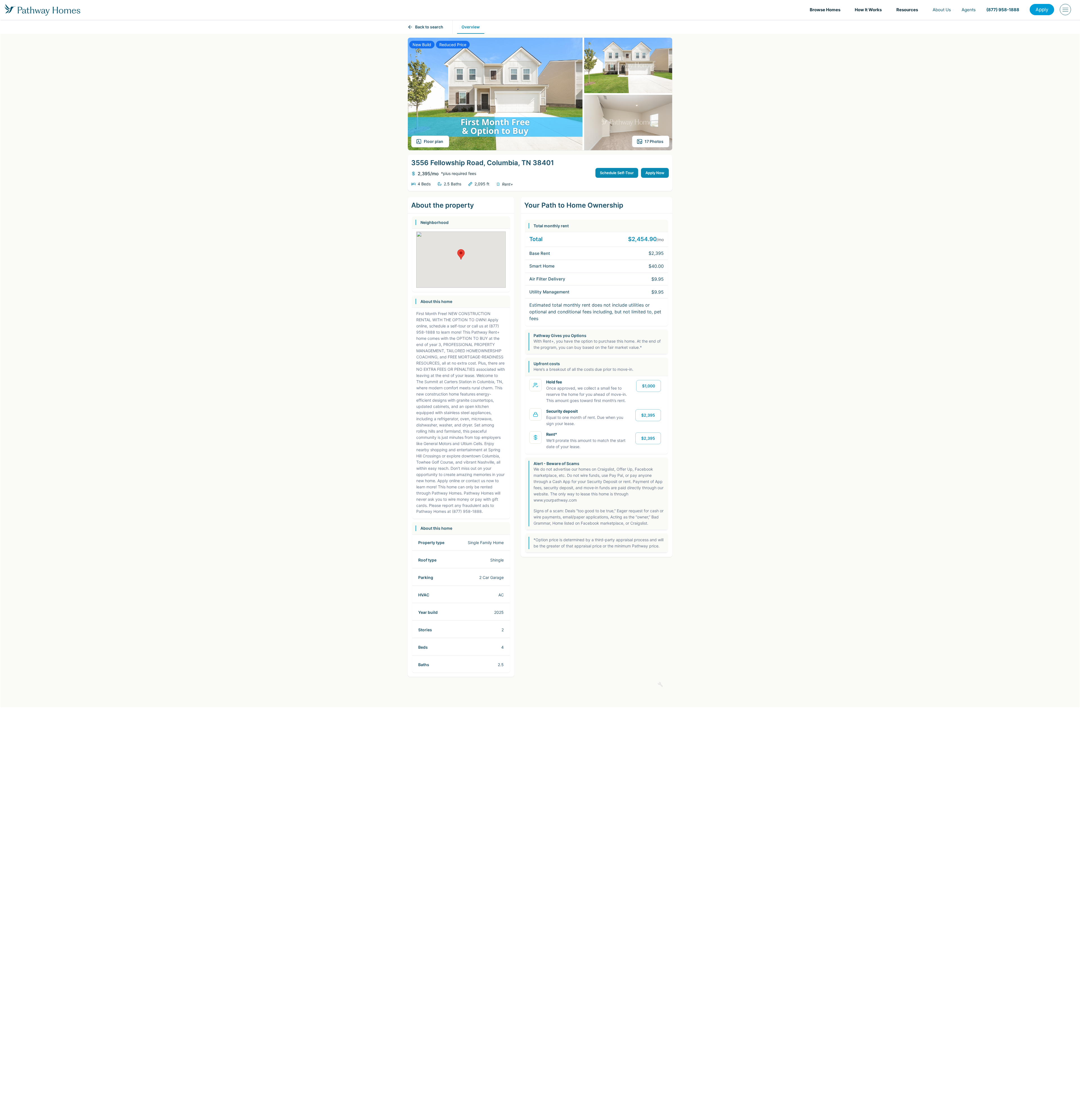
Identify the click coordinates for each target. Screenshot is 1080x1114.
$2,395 (648, 415)
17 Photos (654, 141)
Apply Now (654, 172)
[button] (827, 9)
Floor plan (433, 141)
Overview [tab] (471, 26)
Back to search (429, 26)
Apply (1042, 9)
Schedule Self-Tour (617, 172)
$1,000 (648, 385)
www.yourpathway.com (555, 500)
